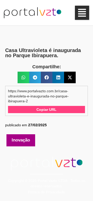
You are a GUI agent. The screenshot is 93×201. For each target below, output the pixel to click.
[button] (82, 13)
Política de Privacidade (46, 192)
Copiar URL (46, 109)
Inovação (21, 140)
